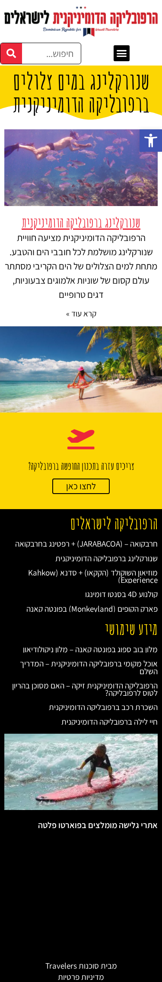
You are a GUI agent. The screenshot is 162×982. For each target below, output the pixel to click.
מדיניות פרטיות (81, 976)
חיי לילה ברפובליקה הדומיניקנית (109, 721)
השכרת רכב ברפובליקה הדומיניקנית (103, 706)
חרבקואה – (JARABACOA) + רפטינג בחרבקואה (86, 543)
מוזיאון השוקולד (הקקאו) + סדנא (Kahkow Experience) (93, 576)
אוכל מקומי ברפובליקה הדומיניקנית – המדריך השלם (89, 667)
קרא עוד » (81, 313)
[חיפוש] (11, 53)
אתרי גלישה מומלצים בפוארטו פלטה (98, 825)
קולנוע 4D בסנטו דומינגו (121, 593)
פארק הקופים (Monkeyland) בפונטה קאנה (92, 608)
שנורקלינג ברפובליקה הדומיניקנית (81, 222)
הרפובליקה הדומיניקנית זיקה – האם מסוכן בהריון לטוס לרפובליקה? (85, 689)
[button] (151, 140)
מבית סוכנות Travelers (81, 965)
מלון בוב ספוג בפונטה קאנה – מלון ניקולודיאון (90, 649)
